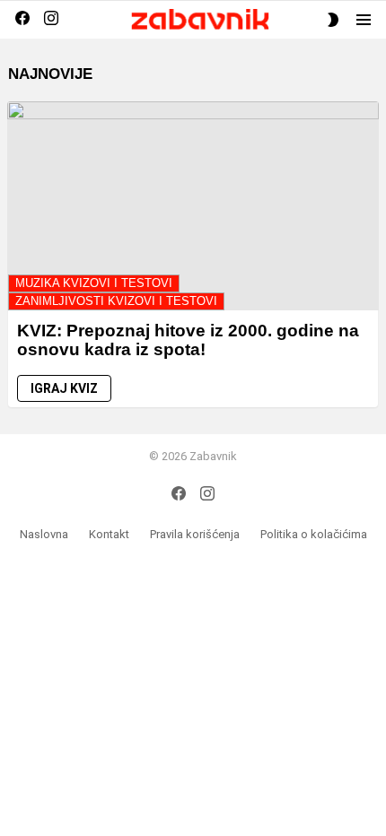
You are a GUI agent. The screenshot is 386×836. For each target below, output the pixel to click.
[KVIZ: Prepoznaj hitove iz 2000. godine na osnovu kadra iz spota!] (193, 205)
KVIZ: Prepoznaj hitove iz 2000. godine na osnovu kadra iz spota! (188, 340)
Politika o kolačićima (313, 534)
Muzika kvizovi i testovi (93, 283)
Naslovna (44, 534)
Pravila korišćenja (195, 534)
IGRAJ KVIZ (64, 388)
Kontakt (109, 534)
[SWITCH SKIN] (333, 19)
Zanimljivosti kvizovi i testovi (116, 301)
